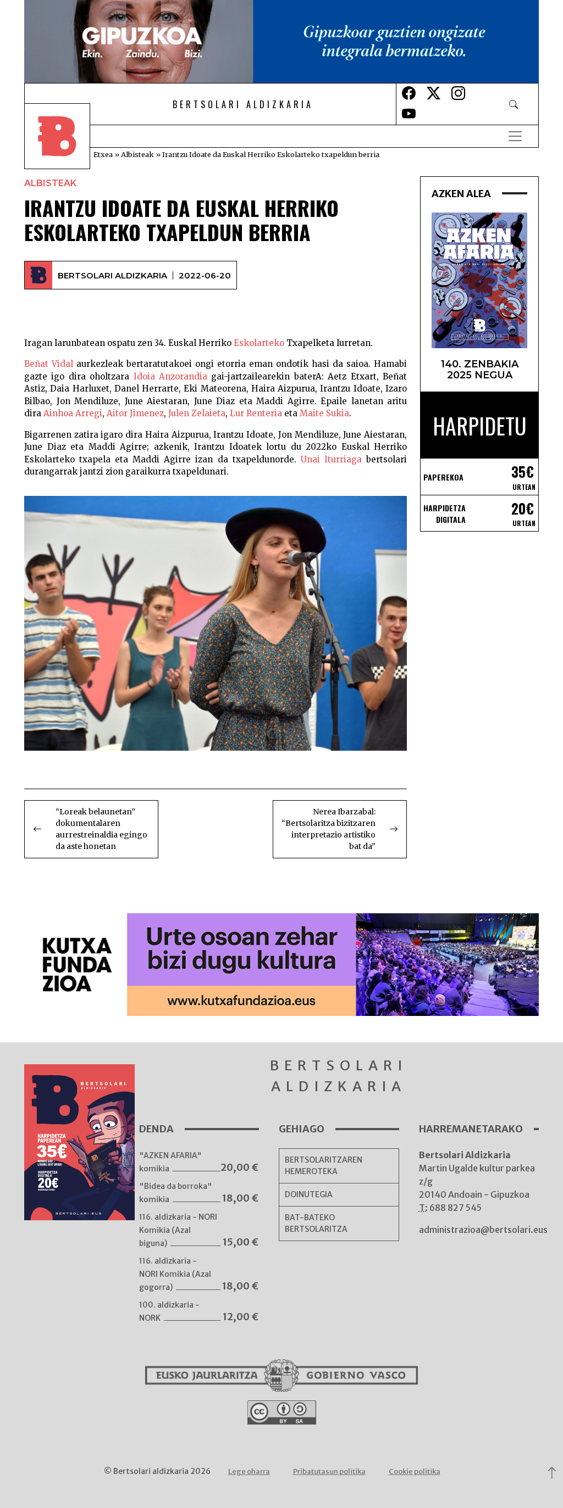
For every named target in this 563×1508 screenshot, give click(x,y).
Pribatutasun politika (329, 1471)
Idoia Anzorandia (170, 376)
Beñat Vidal (48, 364)
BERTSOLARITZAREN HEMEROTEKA (323, 1165)
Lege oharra (249, 1471)
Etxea (103, 154)
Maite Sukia (324, 413)
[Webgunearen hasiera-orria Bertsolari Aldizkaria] (65, 136)
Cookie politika (414, 1471)
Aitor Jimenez (135, 413)
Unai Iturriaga (331, 459)
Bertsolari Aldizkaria (112, 275)
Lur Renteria (257, 413)
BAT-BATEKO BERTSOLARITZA (316, 1223)
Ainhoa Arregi (72, 413)
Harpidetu (480, 425)
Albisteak (137, 154)
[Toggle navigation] (515, 136)
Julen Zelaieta (196, 413)
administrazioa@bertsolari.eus (483, 1229)
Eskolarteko (259, 343)
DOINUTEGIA (309, 1194)
